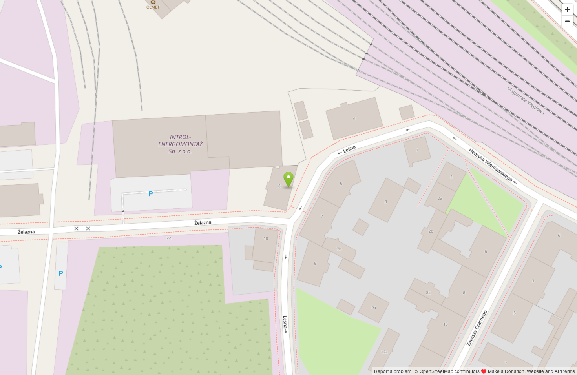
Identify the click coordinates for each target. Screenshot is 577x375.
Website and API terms (551, 371)
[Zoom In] (567, 9)
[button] (289, 180)
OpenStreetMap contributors (450, 371)
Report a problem (392, 371)
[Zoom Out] (567, 21)
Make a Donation (506, 371)
